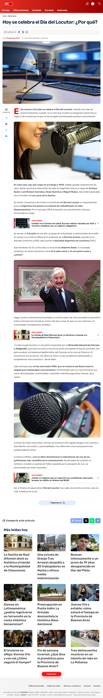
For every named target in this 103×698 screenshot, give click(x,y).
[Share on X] (23, 32)
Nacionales (12, 16)
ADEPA (23, 695)
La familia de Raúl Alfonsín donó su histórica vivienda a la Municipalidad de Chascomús (17, 562)
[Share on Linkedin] (6, 136)
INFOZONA (24, 692)
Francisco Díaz (13, 38)
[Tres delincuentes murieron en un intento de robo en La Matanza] (85, 638)
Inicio (5, 16)
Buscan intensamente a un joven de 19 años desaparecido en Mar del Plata (84, 562)
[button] (87, 4)
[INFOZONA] (9, 3)
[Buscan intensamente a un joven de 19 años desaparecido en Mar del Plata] (85, 542)
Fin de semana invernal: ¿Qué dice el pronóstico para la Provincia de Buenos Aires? (51, 658)
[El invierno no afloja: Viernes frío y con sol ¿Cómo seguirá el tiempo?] (18, 638)
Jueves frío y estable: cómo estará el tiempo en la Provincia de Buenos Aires (85, 612)
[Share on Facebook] (19, 32)
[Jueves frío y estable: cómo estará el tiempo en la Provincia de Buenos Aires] (85, 592)
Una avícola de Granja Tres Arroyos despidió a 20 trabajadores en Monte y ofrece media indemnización (51, 566)
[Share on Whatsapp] (27, 32)
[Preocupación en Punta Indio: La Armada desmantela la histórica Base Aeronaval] (51, 592)
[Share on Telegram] (97, 520)
